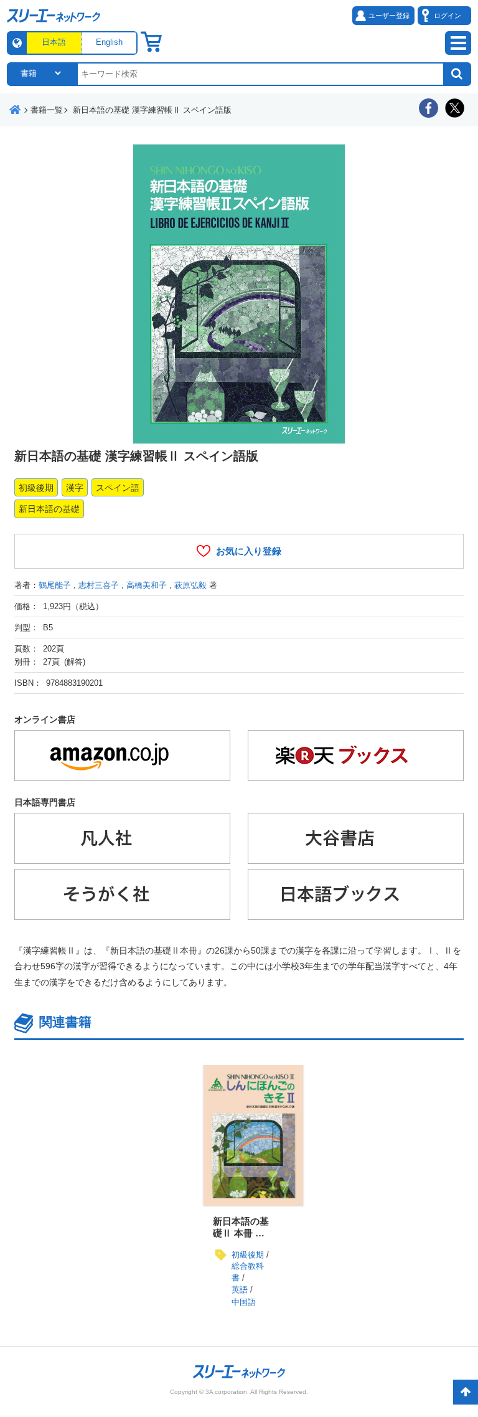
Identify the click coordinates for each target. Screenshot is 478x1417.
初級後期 (36, 488)
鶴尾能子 (55, 585)
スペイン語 (117, 488)
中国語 (244, 1302)
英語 (240, 1289)
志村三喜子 (98, 585)
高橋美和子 (146, 585)
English (109, 42)
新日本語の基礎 (49, 509)
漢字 (74, 488)
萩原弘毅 (190, 585)
